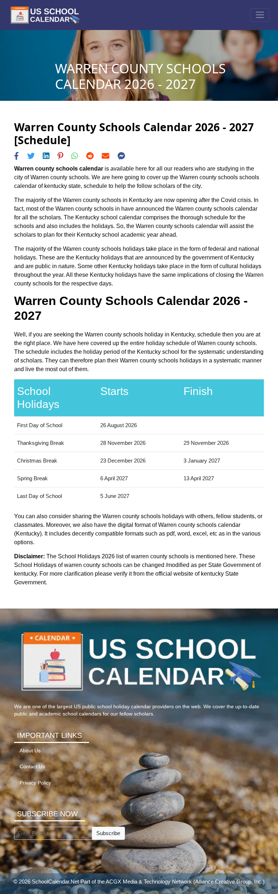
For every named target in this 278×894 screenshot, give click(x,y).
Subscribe (108, 833)
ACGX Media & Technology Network (149, 881)
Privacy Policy (35, 783)
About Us (30, 750)
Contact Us (32, 766)
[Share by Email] (105, 156)
